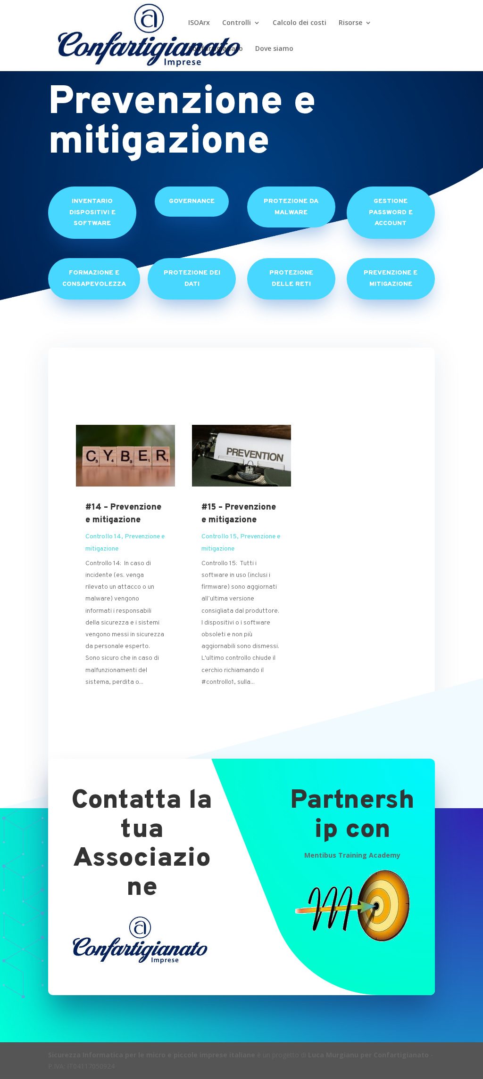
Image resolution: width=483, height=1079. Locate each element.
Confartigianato (215, 49)
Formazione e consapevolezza (94, 278)
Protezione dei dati (192, 278)
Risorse (350, 23)
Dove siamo (274, 49)
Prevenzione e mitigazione (390, 278)
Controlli (236, 23)
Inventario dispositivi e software (92, 212)
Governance (192, 201)
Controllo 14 (103, 537)
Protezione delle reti (291, 278)
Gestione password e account (391, 212)
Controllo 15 (219, 537)
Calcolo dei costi (299, 23)
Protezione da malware (291, 207)
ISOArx (199, 23)
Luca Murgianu (333, 1054)
